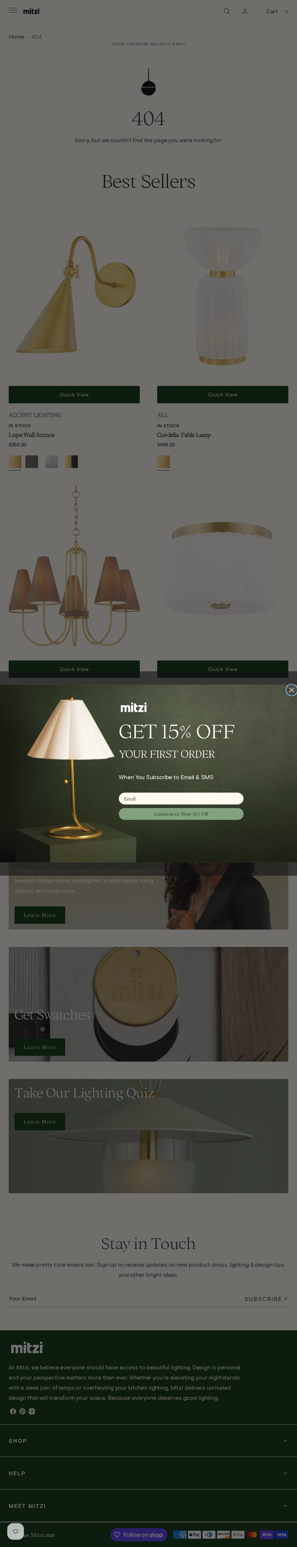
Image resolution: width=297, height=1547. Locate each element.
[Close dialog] (291, 690)
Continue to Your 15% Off (181, 814)
